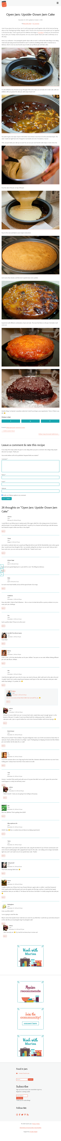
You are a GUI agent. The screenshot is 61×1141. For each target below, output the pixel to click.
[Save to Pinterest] (50, 421)
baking (7, 427)
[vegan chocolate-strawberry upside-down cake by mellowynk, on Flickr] (30, 407)
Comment (5, 459)
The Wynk (41, 32)
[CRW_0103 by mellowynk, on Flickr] (30, 319)
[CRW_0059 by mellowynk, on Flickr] (30, 133)
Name (4, 475)
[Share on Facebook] (11, 421)
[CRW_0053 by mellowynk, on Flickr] (30, 86)
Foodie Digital (33, 1131)
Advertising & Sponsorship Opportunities (30, 1127)
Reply (3, 531)
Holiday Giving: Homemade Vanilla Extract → (49, 434)
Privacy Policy (36, 1123)
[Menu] (57, 3)
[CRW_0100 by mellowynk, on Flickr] (30, 274)
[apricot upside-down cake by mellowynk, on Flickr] (30, 366)
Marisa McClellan (27, 23)
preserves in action (20, 427)
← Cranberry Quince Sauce (8, 431)
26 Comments (36, 23)
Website (4, 488)
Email (3, 481)
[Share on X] (30, 421)
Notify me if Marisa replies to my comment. (14, 495)
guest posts (12, 427)
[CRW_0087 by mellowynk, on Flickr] (30, 184)
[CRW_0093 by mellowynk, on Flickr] (30, 229)
